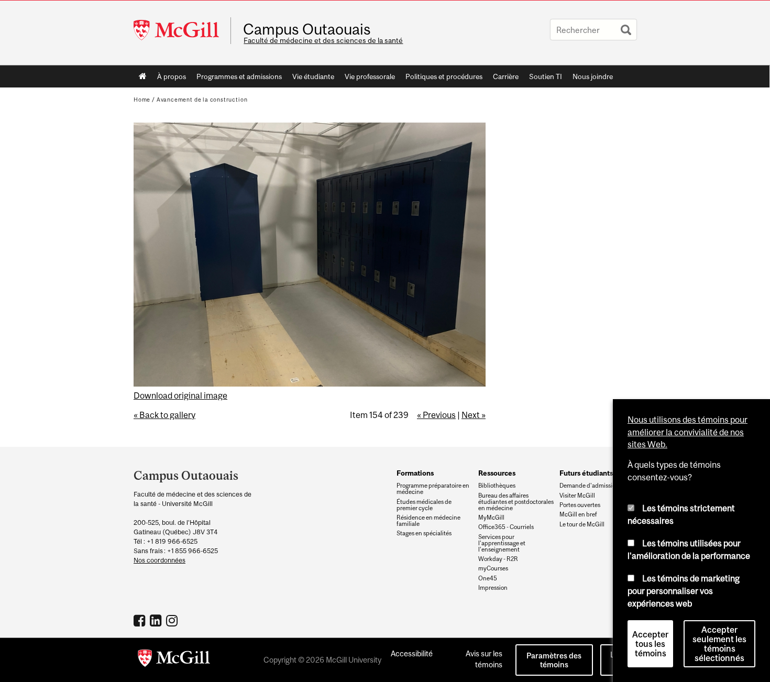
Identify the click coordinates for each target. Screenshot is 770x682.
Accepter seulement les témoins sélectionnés (719, 644)
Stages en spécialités (424, 533)
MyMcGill (491, 517)
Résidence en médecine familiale (428, 520)
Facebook (141, 620)
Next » (473, 415)
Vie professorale (370, 76)
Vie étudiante (313, 76)
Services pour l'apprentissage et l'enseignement (501, 543)
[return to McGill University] (174, 660)
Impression (493, 588)
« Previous (436, 415)
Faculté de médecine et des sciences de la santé (323, 40)
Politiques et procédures (443, 76)
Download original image (180, 395)
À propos (171, 76)
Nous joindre (593, 76)
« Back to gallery (164, 415)
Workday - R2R (498, 559)
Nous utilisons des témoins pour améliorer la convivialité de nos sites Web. (687, 432)
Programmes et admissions (239, 76)
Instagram (173, 620)
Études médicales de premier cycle (424, 505)
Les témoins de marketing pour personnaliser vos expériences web (684, 591)
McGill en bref (578, 514)
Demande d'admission (589, 485)
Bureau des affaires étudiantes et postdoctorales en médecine (516, 501)
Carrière (506, 76)
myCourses (493, 568)
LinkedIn (157, 620)
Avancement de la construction (202, 99)
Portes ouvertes (579, 505)
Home (143, 76)
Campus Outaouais (307, 29)
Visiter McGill (577, 495)
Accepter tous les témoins (650, 644)
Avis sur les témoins (484, 659)
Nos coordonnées (159, 560)
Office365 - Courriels (506, 527)
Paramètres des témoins (553, 660)
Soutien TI (545, 76)
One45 (487, 578)
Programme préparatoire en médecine (433, 488)
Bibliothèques (496, 485)
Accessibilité (412, 653)
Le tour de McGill (581, 524)
